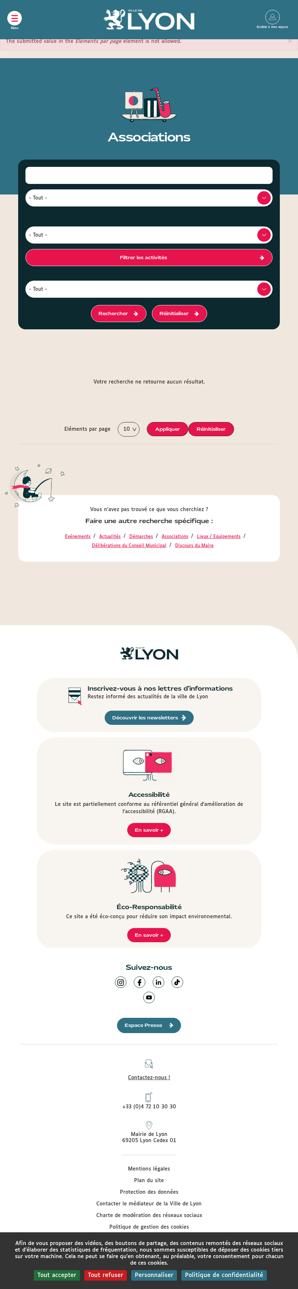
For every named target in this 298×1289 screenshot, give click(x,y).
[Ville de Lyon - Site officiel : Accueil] (149, 19)
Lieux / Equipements (219, 537)
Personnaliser (154, 1275)
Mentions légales (149, 1169)
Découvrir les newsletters (145, 718)
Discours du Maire (194, 546)
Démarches (141, 537)
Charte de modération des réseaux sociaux (149, 1215)
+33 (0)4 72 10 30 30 (149, 1106)
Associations (175, 537)
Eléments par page (87, 429)
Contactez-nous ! (149, 1077)
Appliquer (167, 429)
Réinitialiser (174, 313)
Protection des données (149, 1192)
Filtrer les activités (143, 257)
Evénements (77, 537)
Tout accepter (56, 1275)
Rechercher (113, 313)
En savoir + (149, 830)
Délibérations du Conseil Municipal (129, 546)
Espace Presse (143, 1025)
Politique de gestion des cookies (149, 1227)
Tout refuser (105, 1275)
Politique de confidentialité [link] (224, 1275)
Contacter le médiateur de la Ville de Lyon (149, 1203)
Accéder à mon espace (272, 17)
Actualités (110, 537)
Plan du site (149, 1180)
